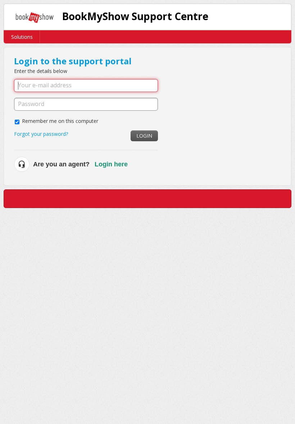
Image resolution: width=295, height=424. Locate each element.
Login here (111, 164)
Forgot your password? (41, 133)
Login (144, 135)
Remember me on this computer (60, 120)
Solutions (22, 36)
